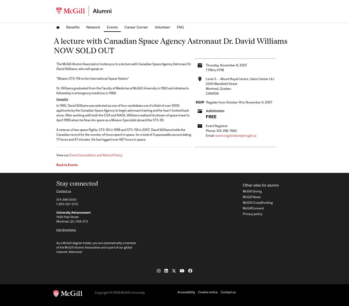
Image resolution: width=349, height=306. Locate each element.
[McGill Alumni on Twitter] (174, 270)
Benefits (73, 27)
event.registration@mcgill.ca (235, 135)
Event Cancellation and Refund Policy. (96, 155)
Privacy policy (252, 214)
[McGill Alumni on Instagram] (159, 270)
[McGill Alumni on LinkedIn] (166, 270)
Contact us (63, 191)
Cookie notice (208, 292)
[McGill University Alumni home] (72, 11)
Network (93, 27)
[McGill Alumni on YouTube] (182, 270)
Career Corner (136, 27)
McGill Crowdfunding (258, 202)
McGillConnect (253, 208)
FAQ (180, 27)
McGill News (252, 197)
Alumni (102, 11)
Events (112, 27)
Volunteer (162, 27)
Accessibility (186, 292)
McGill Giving (252, 191)
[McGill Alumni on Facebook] (190, 270)
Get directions (66, 230)
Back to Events (67, 165)
